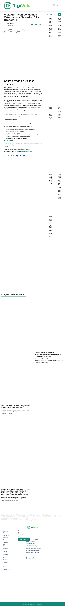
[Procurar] (59, 14)
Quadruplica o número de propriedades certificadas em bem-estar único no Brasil (48, 354)
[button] (53, 5)
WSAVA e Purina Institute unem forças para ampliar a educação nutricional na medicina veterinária (52, 224)
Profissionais (6, 569)
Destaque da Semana (5, 544)
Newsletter (6, 562)
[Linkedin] (27, 558)
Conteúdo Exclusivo (5, 532)
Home (6, 30)
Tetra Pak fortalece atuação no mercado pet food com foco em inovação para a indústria (60, 25)
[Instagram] (33, 558)
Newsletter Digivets (26, 151)
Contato (5, 559)
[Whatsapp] (30, 558)
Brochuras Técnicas (6, 536)
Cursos (5, 539)
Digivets (6, 146)
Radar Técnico (5, 565)
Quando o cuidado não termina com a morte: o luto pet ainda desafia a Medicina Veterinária (52, 25)
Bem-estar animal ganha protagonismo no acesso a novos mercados (15, 406)
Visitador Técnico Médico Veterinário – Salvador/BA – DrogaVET (22, 17)
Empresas (6, 572)
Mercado (5, 548)
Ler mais (3, 417)
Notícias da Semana (5, 552)
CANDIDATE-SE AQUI (10, 140)
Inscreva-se (21, 531)
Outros (5, 557)
